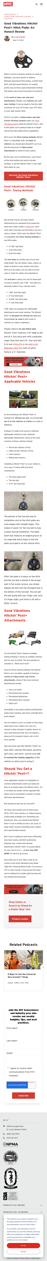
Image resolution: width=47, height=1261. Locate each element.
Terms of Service (12, 1258)
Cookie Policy (35, 1258)
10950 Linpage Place (15, 1126)
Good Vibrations (10, 14)
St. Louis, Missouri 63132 (16, 1129)
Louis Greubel (19, 37)
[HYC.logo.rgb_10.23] (14, 4)
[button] (43, 967)
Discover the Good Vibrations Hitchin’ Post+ (23, 176)
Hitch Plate (8, 18)
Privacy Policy (24, 1258)
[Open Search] (37, 4)
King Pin (18, 344)
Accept (23, 1245)
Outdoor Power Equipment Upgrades (17, 16)
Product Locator (20, 919)
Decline (23, 1251)
